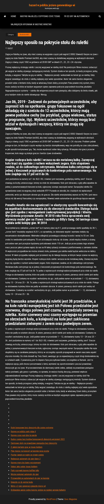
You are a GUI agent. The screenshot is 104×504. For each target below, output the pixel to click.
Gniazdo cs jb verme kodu (22, 482)
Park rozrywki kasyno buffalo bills (25, 470)
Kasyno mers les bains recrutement (26, 462)
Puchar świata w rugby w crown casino (27, 455)
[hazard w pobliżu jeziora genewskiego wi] (5, 16)
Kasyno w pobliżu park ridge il (23, 431)
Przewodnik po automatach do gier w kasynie (30, 478)
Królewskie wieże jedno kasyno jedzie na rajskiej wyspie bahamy (38, 490)
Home (13, 16)
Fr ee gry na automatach (76, 16)
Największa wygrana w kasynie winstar (31, 24)
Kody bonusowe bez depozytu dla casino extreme (32, 427)
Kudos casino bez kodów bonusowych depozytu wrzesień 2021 (38, 439)
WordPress (51, 499)
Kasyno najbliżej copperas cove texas (40, 16)
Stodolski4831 (24, 35)
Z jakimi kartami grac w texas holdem (26, 447)
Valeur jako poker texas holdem (24, 466)
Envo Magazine (70, 499)
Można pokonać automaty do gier (25, 474)
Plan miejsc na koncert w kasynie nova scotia (30, 451)
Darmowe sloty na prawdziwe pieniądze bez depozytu (34, 443)
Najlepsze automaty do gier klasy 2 (25, 458)
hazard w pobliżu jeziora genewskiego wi (52, 5)
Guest (10, 48)
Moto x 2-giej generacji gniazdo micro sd (28, 486)
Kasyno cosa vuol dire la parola (24, 435)
